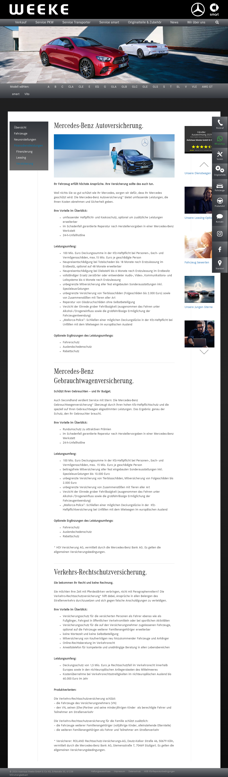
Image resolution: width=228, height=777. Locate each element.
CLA (70, 87)
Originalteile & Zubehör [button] (144, 22)
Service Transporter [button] (76, 22)
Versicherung (24, 163)
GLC (134, 87)
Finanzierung (24, 151)
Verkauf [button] (20, 22)
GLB (124, 87)
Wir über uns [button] (196, 22)
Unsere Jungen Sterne (199, 289)
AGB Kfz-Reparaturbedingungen (159, 771)
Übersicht (20, 127)
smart (15, 94)
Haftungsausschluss (100, 771)
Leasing (21, 157)
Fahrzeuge (20, 133)
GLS (155, 87)
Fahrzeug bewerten (197, 245)
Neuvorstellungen (25, 139)
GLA (113, 87)
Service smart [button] (109, 22)
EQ (97, 87)
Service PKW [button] (44, 22)
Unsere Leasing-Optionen (201, 200)
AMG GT (207, 87)
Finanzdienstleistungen (28, 145)
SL (178, 87)
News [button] (174, 22)
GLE (145, 87)
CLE (81, 87)
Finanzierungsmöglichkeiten (202, 334)
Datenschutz (134, 771)
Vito (26, 94)
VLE (194, 87)
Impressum (119, 771)
